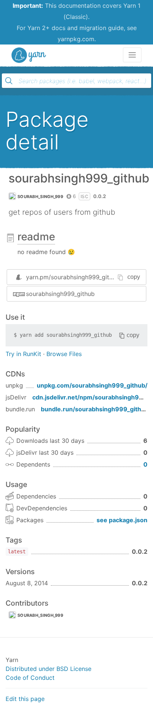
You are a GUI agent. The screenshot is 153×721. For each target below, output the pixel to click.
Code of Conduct (30, 677)
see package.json (122, 520)
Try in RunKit (23, 354)
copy (133, 277)
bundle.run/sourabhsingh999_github (95, 409)
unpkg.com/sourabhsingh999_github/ (92, 385)
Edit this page (25, 698)
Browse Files (64, 354)
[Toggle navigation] (132, 54)
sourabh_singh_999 (40, 196)
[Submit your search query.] (9, 81)
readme (36, 236)
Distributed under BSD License (48, 668)
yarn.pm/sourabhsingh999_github (73, 277)
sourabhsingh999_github (60, 293)
